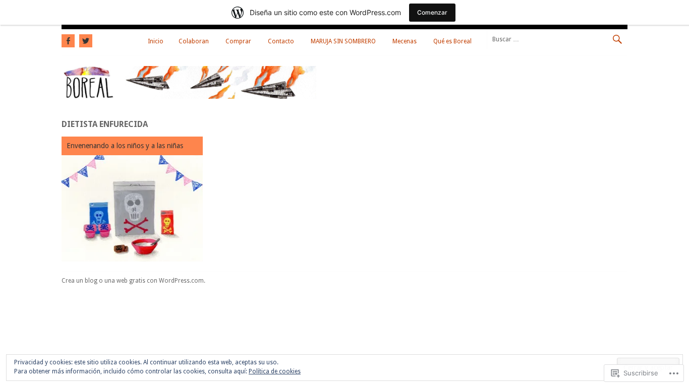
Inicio (155, 41)
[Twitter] (84, 39)
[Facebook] (69, 39)
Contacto (281, 41)
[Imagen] (132, 208)
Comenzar (432, 12)
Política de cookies (275, 371)
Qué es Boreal (452, 41)
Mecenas (404, 41)
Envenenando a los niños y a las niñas (125, 146)
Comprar (238, 41)
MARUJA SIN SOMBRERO (343, 41)
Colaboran (194, 41)
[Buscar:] (557, 39)
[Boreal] (189, 96)
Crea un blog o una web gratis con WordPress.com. (133, 280)
